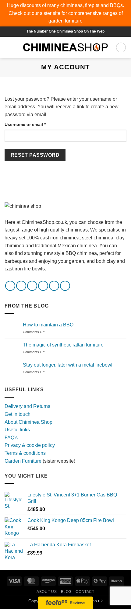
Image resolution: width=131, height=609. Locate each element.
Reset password (35, 155)
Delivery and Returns (27, 406)
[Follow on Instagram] (21, 286)
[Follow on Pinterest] (54, 286)
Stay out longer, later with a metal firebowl (67, 364)
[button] (8, 47)
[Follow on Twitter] (32, 286)
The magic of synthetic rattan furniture (63, 344)
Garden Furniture (24, 461)
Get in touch (17, 414)
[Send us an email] (43, 286)
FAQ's (11, 437)
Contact (85, 592)
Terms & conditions (25, 453)
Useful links (17, 429)
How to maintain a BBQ (48, 324)
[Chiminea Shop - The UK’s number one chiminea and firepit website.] (65, 47)
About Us (47, 592)
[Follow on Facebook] (10, 286)
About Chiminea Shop (28, 422)
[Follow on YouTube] (65, 286)
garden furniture (65, 20)
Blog (66, 592)
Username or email (34, 124)
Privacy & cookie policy (30, 445)
